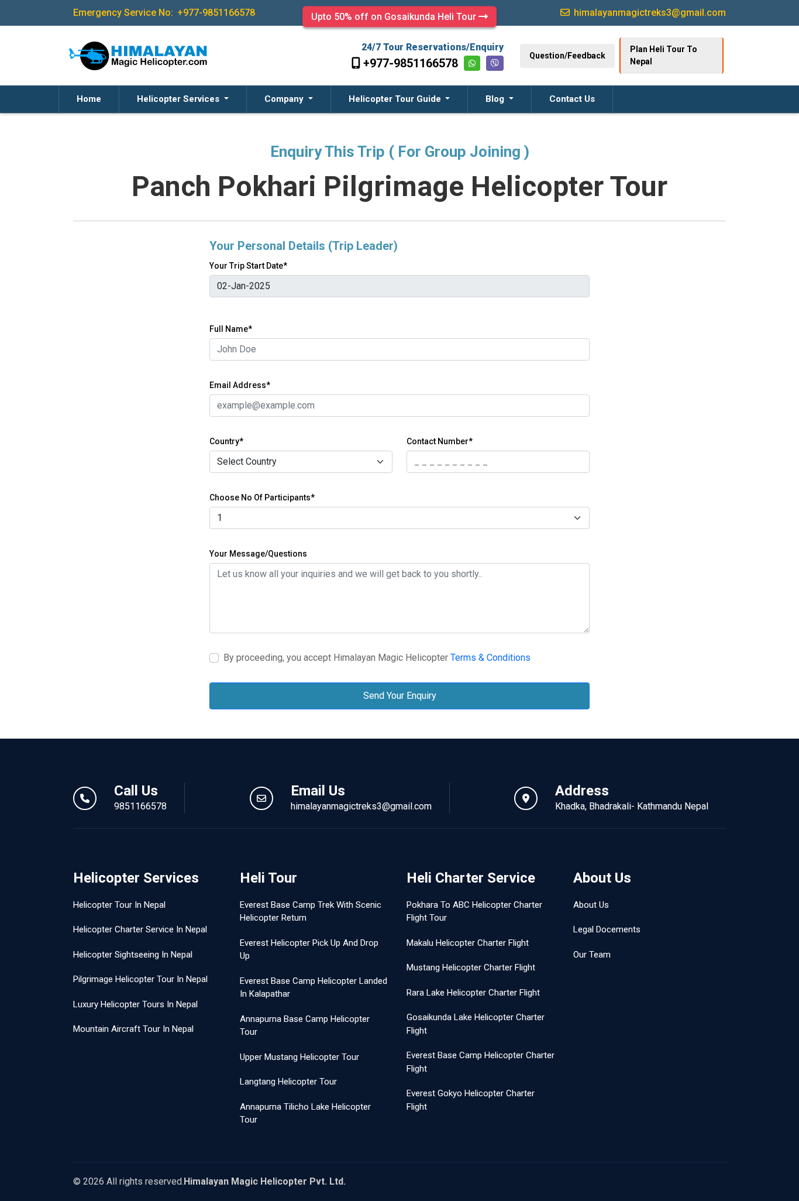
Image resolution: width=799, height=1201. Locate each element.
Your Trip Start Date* (248, 265)
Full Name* (230, 329)
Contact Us (572, 99)
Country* (226, 441)
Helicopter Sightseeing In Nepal (132, 954)
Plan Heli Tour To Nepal (663, 55)
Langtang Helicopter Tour (288, 1081)
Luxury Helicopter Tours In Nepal (135, 1004)
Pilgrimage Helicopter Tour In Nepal (140, 979)
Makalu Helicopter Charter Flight (468, 943)
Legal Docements (606, 929)
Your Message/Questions (258, 553)
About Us (591, 905)
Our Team (592, 954)
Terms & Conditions (490, 657)
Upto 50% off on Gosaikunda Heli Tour (394, 16)
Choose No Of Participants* (262, 497)
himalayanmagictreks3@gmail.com (361, 806)
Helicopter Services (179, 99)
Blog (496, 99)
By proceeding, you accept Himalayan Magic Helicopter (377, 657)
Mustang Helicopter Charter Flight (471, 967)
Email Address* (239, 385)
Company (285, 99)
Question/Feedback (567, 55)
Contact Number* (440, 441)
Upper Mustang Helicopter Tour (299, 1057)
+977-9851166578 (410, 63)
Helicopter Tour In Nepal (119, 905)
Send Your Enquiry (399, 695)
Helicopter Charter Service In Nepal (140, 929)
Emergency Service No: (164, 12)
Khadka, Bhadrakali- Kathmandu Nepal (631, 806)
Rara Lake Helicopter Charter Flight (473, 992)
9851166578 (140, 806)
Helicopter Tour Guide (396, 99)
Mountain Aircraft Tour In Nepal (133, 1029)
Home (89, 99)
